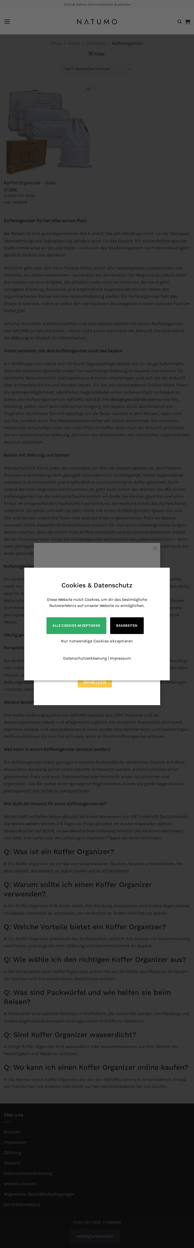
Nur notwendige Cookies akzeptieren (97, 641)
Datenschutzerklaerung (85, 658)
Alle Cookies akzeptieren (76, 625)
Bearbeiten (126, 625)
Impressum (120, 658)
